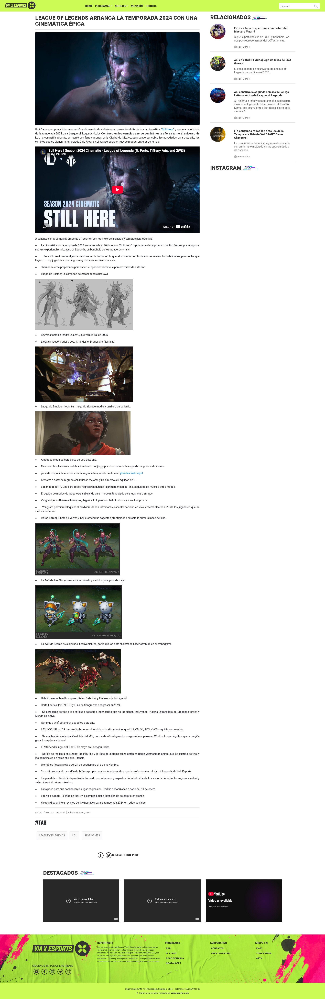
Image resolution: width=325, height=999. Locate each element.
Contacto (217, 948)
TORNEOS (151, 6)
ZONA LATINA (263, 953)
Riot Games (92, 835)
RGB (168, 948)
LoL (74, 835)
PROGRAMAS (102, 6)
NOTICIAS (120, 6)
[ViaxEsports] (30, 5)
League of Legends (52, 835)
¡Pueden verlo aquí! (131, 473)
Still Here (167, 129)
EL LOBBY (171, 953)
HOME (88, 6)
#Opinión (137, 6)
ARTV (259, 958)
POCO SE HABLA (175, 958)
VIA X (259, 948)
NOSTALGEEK (173, 963)
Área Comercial (221, 953)
